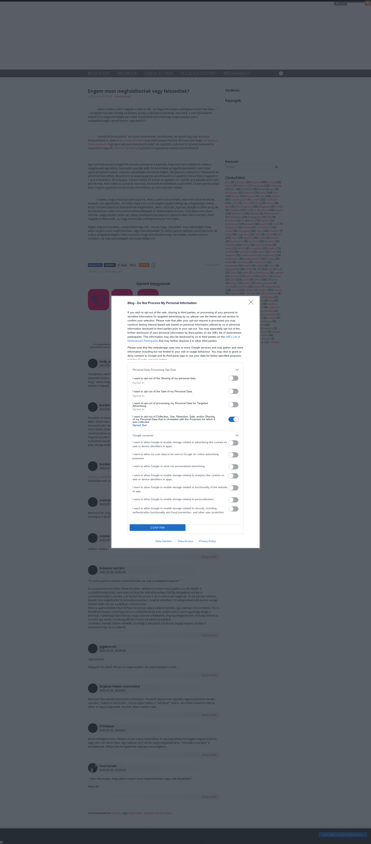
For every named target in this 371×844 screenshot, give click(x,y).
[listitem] (185, 370)
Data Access (185, 541)
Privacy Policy (207, 541)
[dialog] (185, 422)
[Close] (252, 303)
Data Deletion (163, 541)
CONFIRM (158, 527)
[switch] (233, 378)
